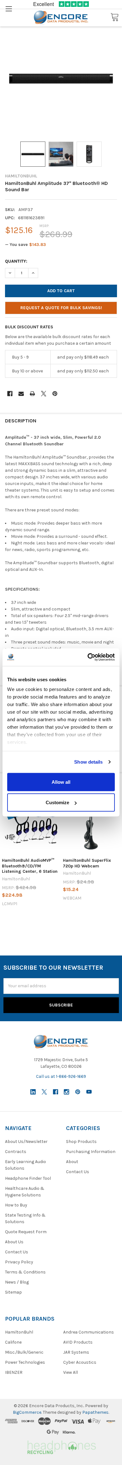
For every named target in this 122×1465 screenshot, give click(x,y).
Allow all (61, 781)
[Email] (21, 393)
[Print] (32, 393)
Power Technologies (25, 1362)
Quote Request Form (26, 1231)
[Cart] (114, 17)
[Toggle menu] (8, 8)
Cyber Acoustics (79, 1362)
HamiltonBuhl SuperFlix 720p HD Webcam (87, 863)
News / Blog (17, 1282)
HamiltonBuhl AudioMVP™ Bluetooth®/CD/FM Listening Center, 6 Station (30, 866)
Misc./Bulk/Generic (24, 1352)
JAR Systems (76, 1352)
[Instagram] (66, 1092)
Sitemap (13, 1292)
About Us (14, 1242)
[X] (43, 393)
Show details (88, 762)
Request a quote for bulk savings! (61, 307)
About (72, 1161)
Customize (57, 802)
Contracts (15, 1151)
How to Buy (16, 1205)
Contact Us (16, 1252)
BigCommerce (27, 1412)
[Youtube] (89, 1092)
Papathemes (95, 1412)
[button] (61, 1446)
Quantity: (16, 261)
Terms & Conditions (25, 1272)
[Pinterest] (55, 393)
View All (70, 1372)
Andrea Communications (88, 1332)
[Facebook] (10, 393)
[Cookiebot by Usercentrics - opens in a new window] (88, 657)
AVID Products (78, 1342)
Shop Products (81, 1141)
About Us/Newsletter (26, 1141)
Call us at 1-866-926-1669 (61, 1076)
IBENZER (14, 1372)
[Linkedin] (33, 1092)
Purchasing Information (90, 1151)
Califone (13, 1342)
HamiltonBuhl (19, 1332)
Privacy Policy (19, 1262)
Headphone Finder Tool (28, 1178)
